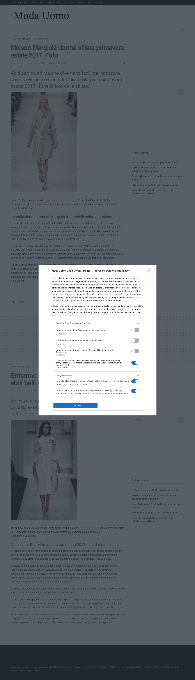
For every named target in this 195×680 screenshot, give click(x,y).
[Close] (150, 271)
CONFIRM (75, 405)
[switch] (135, 330)
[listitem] (97, 323)
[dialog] (97, 340)
